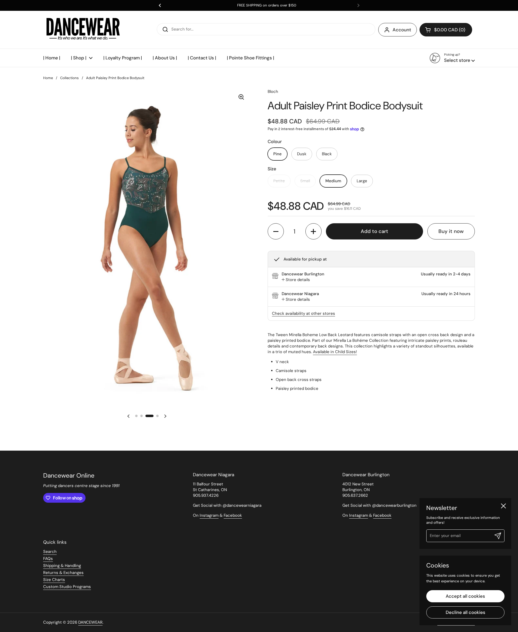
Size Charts (54, 579)
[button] (446, 29)
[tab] (296, 280)
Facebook (233, 515)
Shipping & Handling (62, 565)
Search (50, 551)
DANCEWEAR (90, 622)
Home (48, 78)
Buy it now (451, 231)
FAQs (48, 558)
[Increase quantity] (313, 231)
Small (305, 181)
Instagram (209, 515)
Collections (69, 78)
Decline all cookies (465, 612)
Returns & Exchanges (63, 572)
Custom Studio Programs (67, 586)
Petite (279, 181)
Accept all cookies (465, 596)
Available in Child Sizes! (335, 351)
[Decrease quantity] (276, 231)
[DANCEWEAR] (83, 29)
